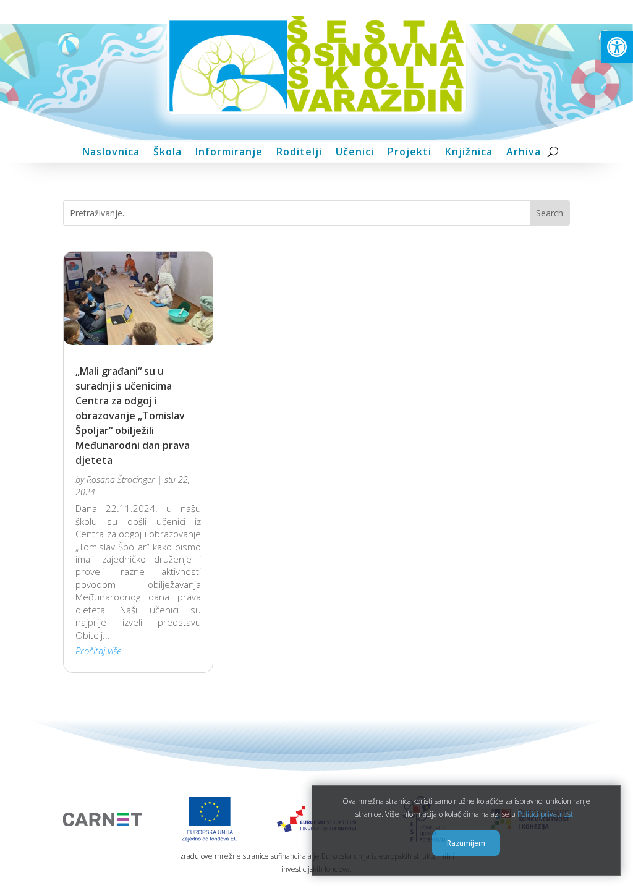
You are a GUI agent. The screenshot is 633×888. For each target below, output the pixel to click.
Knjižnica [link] (469, 151)
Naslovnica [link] (111, 151)
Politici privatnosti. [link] (547, 814)
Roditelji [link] (299, 151)
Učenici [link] (355, 151)
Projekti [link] (409, 151)
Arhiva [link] (523, 151)
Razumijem (466, 843)
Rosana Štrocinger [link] (121, 479)
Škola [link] (167, 151)
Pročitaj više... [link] (101, 650)
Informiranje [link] (229, 151)
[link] (617, 47)
